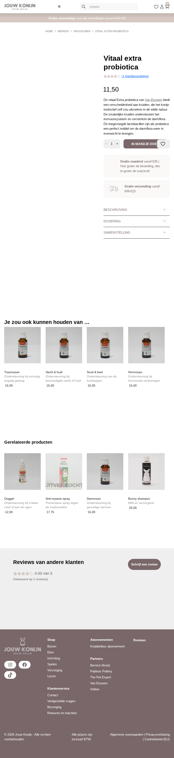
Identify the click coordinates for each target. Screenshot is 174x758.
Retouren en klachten (62, 713)
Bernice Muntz (100, 665)
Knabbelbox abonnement (107, 646)
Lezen (51, 676)
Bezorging (54, 707)
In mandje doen (145, 144)
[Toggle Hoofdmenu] (59, 6)
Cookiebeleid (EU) (157, 739)
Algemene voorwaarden (126, 734)
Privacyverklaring (158, 734)
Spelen (52, 664)
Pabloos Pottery (101, 671)
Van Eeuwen (81, 31)
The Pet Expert (100, 677)
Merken (63, 31)
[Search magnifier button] (83, 6)
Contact (52, 695)
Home (49, 31)
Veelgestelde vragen (61, 701)
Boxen (51, 646)
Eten (50, 652)
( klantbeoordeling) (135, 76)
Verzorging (54, 670)
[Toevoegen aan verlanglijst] (163, 144)
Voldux (95, 689)
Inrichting (53, 658)
